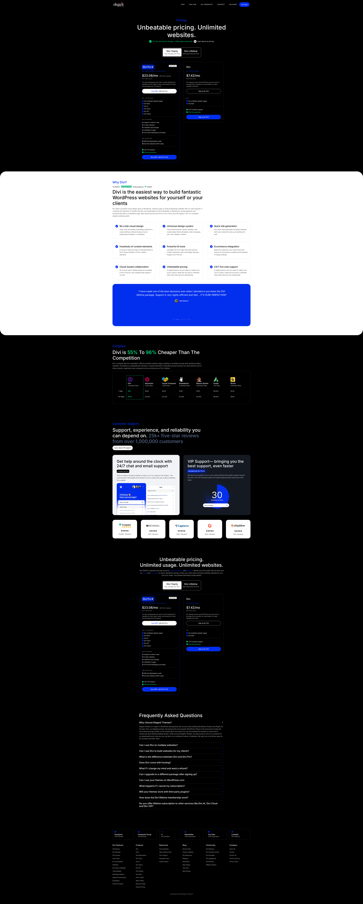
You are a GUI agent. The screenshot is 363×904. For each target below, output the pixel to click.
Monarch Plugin (140, 884)
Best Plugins (186, 865)
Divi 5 (137, 852)
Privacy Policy (233, 861)
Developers (115, 880)
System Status (163, 861)
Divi (183, 4)
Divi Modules (116, 852)
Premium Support (117, 884)
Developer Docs (164, 858)
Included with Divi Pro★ (197, 471)
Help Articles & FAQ (165, 852)
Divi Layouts (116, 855)
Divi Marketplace (141, 855)
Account (233, 4)
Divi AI (144, 573)
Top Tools (186, 868)
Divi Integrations (211, 858)
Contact (221, 4)
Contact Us (232, 855)
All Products (207, 4)
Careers (231, 852)
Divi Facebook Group (212, 852)
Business (185, 858)
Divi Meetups (210, 849)
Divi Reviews (210, 861)
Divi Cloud (154, 573)
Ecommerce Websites (119, 868)
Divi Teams (139, 865)
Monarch (189, 570)
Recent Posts (187, 849)
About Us (232, 849)
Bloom (180, 570)
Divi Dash (139, 874)
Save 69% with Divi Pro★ (159, 157)
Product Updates (188, 852)
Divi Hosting (139, 871)
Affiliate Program (211, 865)
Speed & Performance (119, 877)
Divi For (192, 4)
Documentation (164, 849)
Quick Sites (115, 858)
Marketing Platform (118, 874)
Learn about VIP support (122, 448)
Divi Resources (187, 855)
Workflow (115, 865)
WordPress (186, 861)
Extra (175, 570)
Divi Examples (210, 855)
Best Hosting (186, 871)
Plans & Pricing (140, 887)
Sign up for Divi (203, 91)
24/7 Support (163, 855)
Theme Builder (116, 871)
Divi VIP (138, 868)
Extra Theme (140, 877)
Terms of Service (234, 858)
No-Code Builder (117, 861)
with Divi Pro (159, 91)
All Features (116, 849)
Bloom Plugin (140, 880)
